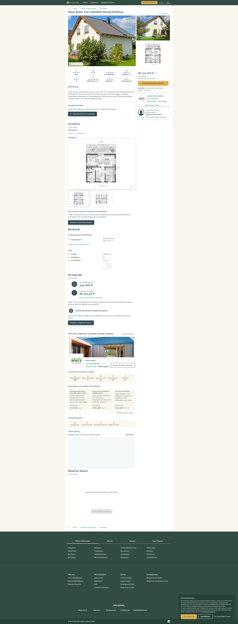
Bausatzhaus (125, 551)
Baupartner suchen (127, 587)
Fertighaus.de (125, 610)
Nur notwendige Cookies (222, 616)
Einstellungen (205, 616)
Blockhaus (71, 554)
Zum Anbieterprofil (128, 334)
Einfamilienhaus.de (140, 610)
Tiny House (151, 554)
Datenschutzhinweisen (209, 611)
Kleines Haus (151, 548)
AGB (95, 584)
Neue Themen (157, 541)
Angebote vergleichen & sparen (81, 323)
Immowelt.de (82, 610)
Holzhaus (97, 548)
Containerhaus (152, 557)
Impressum (98, 581)
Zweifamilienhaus (100, 554)
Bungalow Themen (107, 2)
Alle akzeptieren (188, 616)
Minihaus (150, 551)
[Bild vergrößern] (132, 186)
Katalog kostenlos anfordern (123, 365)
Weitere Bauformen (82, 541)
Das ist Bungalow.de (75, 578)
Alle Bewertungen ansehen (125, 413)
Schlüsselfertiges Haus (128, 548)
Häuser (85, 2)
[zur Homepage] (69, 8)
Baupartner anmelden (154, 578)
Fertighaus (72, 548)
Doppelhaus (98, 551)
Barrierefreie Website (75, 581)
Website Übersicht (74, 584)
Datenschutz (98, 578)
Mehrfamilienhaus (100, 557)
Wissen (109, 541)
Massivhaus (72, 551)
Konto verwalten (126, 578)
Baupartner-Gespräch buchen (157, 581)
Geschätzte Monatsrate (86, 291)
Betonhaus (72, 557)
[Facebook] (169, 621)
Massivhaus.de (111, 610)
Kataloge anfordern (149, 2)
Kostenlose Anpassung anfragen (81, 222)
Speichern (164, 13)
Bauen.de (97, 610)
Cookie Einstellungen (101, 587)
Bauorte (132, 541)
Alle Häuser (130, 435)
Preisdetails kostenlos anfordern (153, 83)
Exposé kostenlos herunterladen (84, 114)
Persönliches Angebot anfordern (156, 117)
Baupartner (94, 2)
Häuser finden (125, 581)
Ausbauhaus (124, 554)
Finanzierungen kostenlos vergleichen (91, 298)
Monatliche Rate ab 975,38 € (147, 78)
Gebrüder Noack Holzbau (89, 8)
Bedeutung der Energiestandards (78, 244)
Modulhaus (124, 557)
